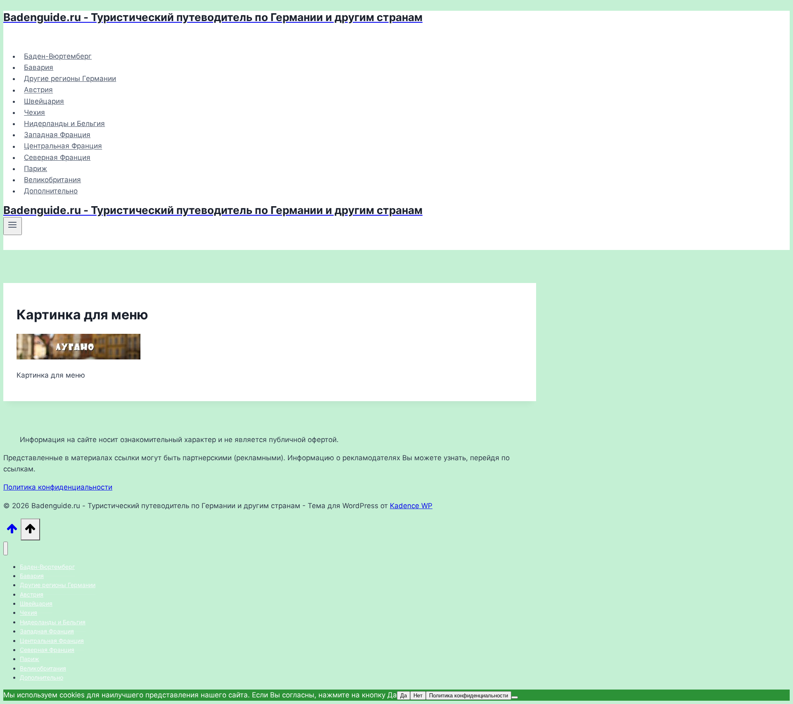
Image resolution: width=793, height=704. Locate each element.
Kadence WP (411, 506)
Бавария (38, 67)
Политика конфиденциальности (57, 487)
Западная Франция (57, 135)
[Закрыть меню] (5, 548)
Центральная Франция (63, 146)
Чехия (34, 112)
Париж (35, 168)
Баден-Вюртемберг (58, 56)
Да (403, 695)
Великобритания (52, 180)
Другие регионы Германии (70, 78)
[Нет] (514, 697)
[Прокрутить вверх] (12, 531)
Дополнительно (51, 191)
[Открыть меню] (12, 226)
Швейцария (44, 101)
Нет (418, 695)
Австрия (38, 90)
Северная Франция (57, 157)
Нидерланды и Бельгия (64, 123)
